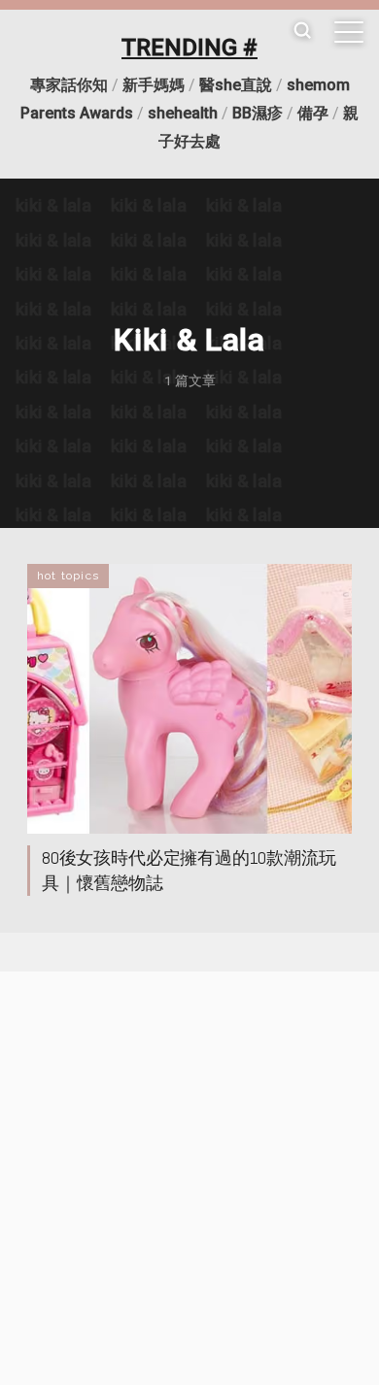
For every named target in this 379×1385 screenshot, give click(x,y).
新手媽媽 (153, 85)
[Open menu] (348, 32)
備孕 (312, 113)
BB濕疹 (257, 113)
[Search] (302, 32)
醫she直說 (235, 85)
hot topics (68, 575)
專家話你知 (69, 85)
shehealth (183, 113)
